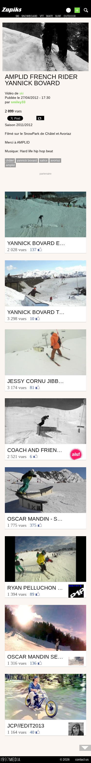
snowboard (29, 16)
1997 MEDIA (12, 759)
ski (17, 16)
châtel (10, 160)
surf (58, 16)
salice (44, 160)
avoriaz (55, 160)
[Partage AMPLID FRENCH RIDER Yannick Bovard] (40, 118)
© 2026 (65, 759)
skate (49, 16)
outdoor (69, 16)
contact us (82, 759)
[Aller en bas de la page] (85, 748)
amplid (10, 165)
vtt (42, 16)
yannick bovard (27, 160)
